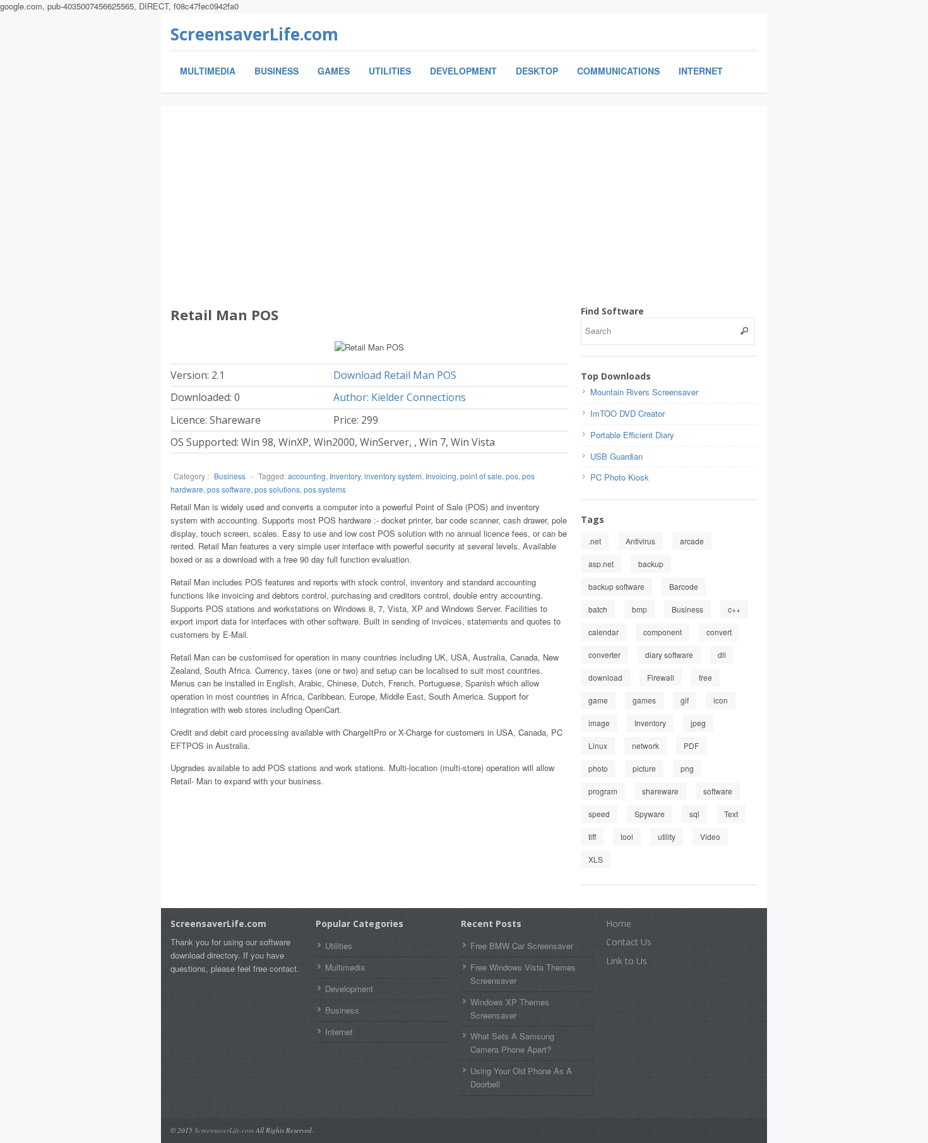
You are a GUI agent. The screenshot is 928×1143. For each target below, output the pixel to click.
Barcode (683, 586)
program (602, 791)
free (705, 677)
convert (719, 631)
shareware (660, 791)
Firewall (660, 677)
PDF (691, 745)
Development (463, 70)
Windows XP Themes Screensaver (509, 1008)
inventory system (393, 475)
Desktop (537, 70)
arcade (692, 541)
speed (599, 813)
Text (731, 813)
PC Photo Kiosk (619, 477)
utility (666, 836)
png (687, 768)
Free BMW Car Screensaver (521, 946)
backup (650, 563)
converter (604, 654)
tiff (592, 836)
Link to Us (626, 961)
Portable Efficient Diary (632, 435)
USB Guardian (616, 456)
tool (627, 836)
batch (597, 609)
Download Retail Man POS (394, 375)
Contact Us (628, 942)
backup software (616, 586)
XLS (595, 859)
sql (694, 813)
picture (644, 768)
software (717, 791)
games (644, 700)
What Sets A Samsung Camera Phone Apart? (512, 1042)
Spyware (649, 813)
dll (722, 654)
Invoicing (440, 475)
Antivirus (640, 541)
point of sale (481, 475)
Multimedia (207, 70)
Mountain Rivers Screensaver (644, 392)
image (599, 722)
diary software (669, 654)
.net (594, 541)
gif (685, 700)
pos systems (325, 489)
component (662, 631)
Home (618, 924)
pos (512, 475)
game (598, 700)
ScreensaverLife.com (254, 34)
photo (598, 768)
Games (334, 70)
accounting (307, 475)
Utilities (390, 70)
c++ (734, 609)
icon (720, 700)
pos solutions (277, 489)
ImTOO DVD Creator (627, 413)
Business (276, 70)
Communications (618, 70)
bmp (639, 609)
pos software (229, 489)
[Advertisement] (464, 210)
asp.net (601, 563)
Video (710, 836)
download (605, 677)
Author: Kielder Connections (399, 397)
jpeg (698, 722)
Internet (701, 70)
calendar (603, 631)
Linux (597, 745)
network (645, 745)
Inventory (345, 475)
